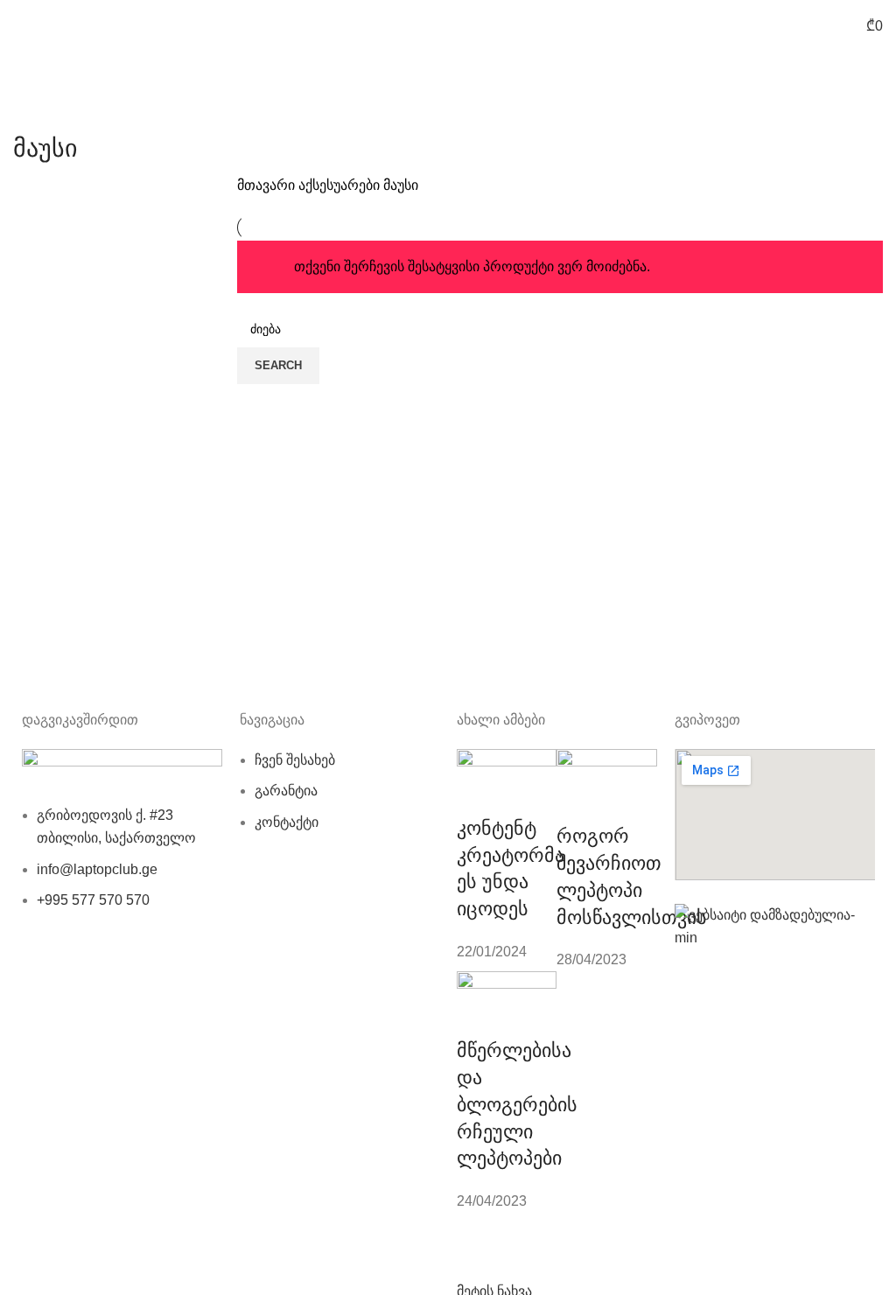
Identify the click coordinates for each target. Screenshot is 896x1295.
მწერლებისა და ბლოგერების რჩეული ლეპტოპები (517, 1104)
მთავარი (267, 185)
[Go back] (35, 109)
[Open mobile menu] (20, 26)
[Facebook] (44, 968)
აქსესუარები (340, 185)
